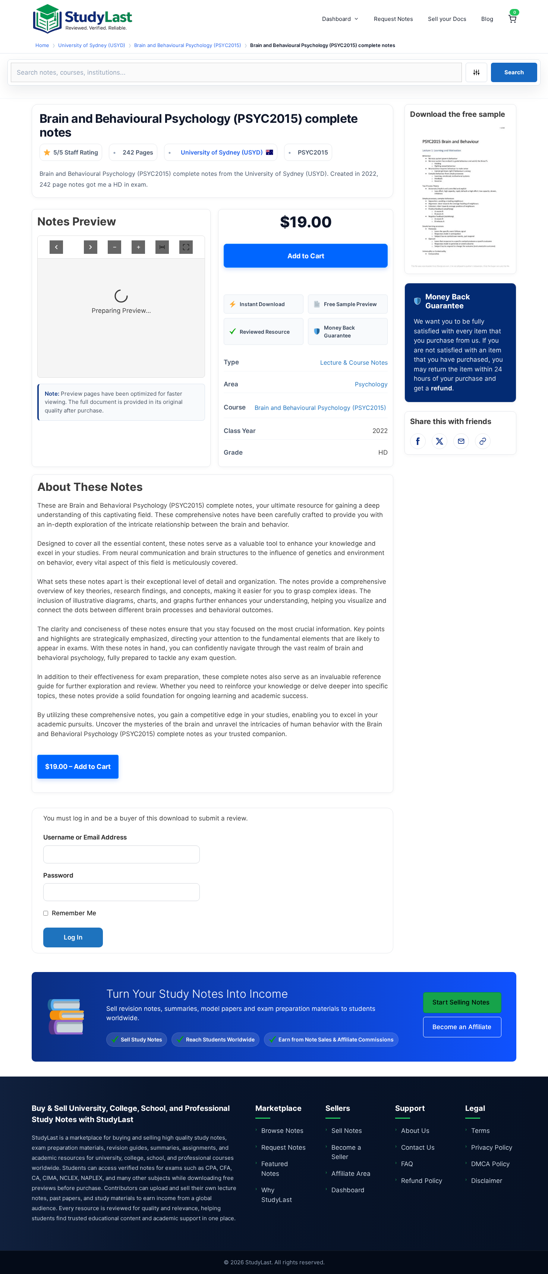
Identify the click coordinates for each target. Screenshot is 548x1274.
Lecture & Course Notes (354, 362)
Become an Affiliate (461, 1027)
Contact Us (418, 1147)
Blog (487, 18)
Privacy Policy (491, 1147)
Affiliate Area (351, 1173)
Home (42, 45)
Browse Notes (282, 1130)
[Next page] (90, 247)
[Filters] (476, 72)
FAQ (407, 1164)
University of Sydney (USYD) (91, 45)
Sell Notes (346, 1130)
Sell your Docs (447, 18)
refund (441, 388)
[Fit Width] (162, 247)
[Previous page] (56, 247)
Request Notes (393, 18)
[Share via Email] (461, 441)
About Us (415, 1130)
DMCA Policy (490, 1164)
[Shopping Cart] (512, 19)
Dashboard (336, 18)
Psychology (371, 384)
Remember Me (74, 913)
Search (514, 72)
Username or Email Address (85, 837)
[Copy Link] (483, 441)
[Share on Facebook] (418, 441)
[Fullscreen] (186, 247)
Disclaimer (486, 1180)
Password (58, 875)
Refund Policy (421, 1180)
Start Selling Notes (460, 1002)
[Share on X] (439, 441)
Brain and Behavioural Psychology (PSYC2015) (187, 45)
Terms (480, 1130)
